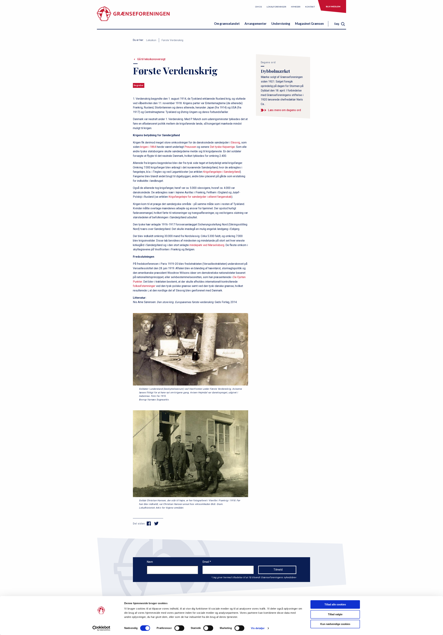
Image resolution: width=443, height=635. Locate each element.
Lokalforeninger (276, 6)
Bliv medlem (333, 6)
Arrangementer (255, 23)
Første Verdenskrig (172, 40)
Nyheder (295, 6)
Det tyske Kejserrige (222, 146)
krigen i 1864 (148, 146)
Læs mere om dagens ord (284, 110)
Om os (258, 6)
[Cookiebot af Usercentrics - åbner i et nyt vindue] (101, 628)
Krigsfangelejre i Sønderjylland (221, 171)
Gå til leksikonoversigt (151, 59)
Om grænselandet (227, 23)
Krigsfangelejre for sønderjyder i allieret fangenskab (200, 196)
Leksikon (151, 40)
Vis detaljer (258, 628)
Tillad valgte (335, 614)
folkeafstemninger (144, 286)
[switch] (179, 628)
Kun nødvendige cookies (335, 624)
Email (206, 561)
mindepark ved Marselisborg (206, 245)
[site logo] (133, 16)
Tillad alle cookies (335, 604)
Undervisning (280, 23)
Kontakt (310, 6)
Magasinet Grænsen (309, 23)
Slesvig (235, 142)
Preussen (190, 146)
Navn (150, 561)
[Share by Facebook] (149, 523)
